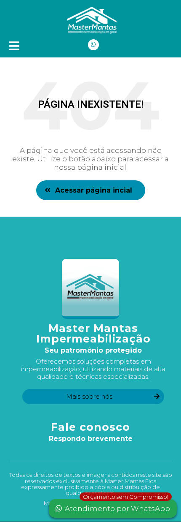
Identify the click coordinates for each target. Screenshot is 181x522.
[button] (90, 190)
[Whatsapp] (93, 44)
